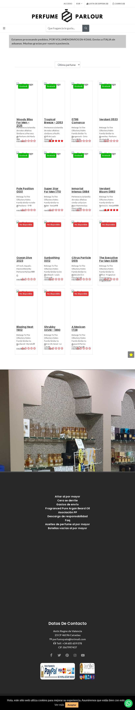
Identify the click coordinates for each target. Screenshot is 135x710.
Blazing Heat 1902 (24, 328)
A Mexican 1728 (78, 328)
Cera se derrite (67, 500)
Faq (67, 520)
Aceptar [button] (72, 705)
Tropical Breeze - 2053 (53, 121)
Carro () (120, 3)
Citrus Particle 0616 (81, 259)
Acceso (68, 3)
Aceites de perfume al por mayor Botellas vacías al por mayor (67, 526)
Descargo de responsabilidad (67, 516)
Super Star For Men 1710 (52, 190)
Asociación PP (67, 512)
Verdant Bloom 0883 (107, 190)
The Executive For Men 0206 (108, 259)
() (98, 3)
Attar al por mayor (67, 496)
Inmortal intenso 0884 (80, 190)
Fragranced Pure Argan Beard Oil (67, 508)
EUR (78, 3)
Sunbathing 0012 (52, 259)
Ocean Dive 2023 (24, 259)
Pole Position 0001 (25, 190)
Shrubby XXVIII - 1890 (52, 328)
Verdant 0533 (108, 119)
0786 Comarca (78, 121)
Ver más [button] (59, 704)
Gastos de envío (67, 504)
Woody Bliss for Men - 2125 (24, 123)
